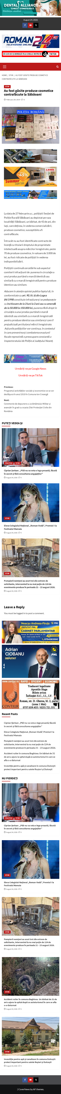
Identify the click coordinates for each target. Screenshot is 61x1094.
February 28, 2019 (13, 100)
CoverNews (24, 1089)
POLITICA (8, 463)
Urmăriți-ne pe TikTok (30, 375)
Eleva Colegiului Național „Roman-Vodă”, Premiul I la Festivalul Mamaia (29, 734)
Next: (28, 406)
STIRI (7, 86)
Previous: (29, 390)
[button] (5, 66)
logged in (20, 613)
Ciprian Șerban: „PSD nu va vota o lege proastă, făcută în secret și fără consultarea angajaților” (30, 472)
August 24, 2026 (11, 477)
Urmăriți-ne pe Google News (30, 368)
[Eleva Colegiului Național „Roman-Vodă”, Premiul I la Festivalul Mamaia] (30, 502)
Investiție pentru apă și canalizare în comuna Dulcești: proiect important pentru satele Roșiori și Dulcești (30, 768)
